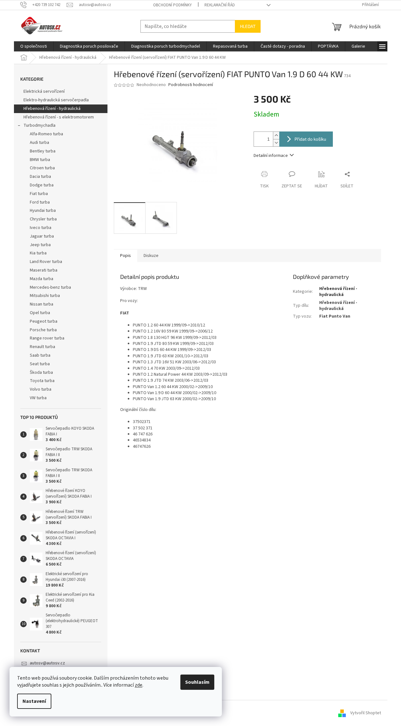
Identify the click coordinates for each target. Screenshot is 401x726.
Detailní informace (271, 155)
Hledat (247, 26)
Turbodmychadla (39, 125)
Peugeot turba (43, 321)
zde (138, 685)
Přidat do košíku (310, 139)
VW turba (38, 398)
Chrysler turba (43, 219)
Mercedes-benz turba (50, 287)
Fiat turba (39, 194)
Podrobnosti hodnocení (190, 85)
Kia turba (38, 253)
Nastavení (34, 701)
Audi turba (39, 142)
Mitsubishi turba (45, 295)
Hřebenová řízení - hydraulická (52, 108)
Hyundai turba (43, 210)
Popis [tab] (125, 255)
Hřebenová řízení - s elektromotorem (58, 117)
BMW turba (40, 160)
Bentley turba (42, 151)
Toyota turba (42, 381)
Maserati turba (43, 270)
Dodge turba (42, 185)
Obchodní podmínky (172, 5)
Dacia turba (40, 176)
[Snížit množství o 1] (276, 142)
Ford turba (40, 202)
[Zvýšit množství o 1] (276, 135)
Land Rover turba (46, 262)
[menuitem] (33, 46)
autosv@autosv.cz (47, 663)
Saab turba (40, 355)
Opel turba (40, 313)
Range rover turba (47, 338)
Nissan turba (41, 304)
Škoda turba (41, 372)
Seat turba (40, 364)
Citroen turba (42, 168)
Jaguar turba (42, 236)
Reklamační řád (219, 5)
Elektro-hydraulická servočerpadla (56, 100)
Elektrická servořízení (44, 91)
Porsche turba (43, 330)
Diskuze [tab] (151, 255)
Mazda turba (41, 279)
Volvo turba (40, 389)
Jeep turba (40, 245)
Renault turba (42, 347)
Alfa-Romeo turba (46, 134)
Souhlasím (197, 682)
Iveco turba (40, 228)
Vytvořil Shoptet (365, 713)
